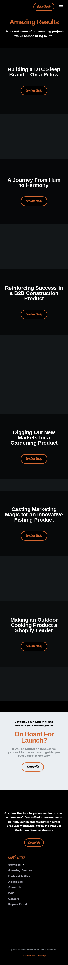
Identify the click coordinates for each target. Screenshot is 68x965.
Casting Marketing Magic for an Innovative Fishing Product (34, 514)
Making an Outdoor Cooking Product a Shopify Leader (34, 625)
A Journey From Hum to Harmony (34, 182)
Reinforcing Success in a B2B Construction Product (34, 293)
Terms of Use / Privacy (34, 955)
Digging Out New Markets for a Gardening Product (34, 437)
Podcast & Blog (19, 876)
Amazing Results (20, 870)
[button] (61, 6)
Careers (13, 898)
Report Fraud (17, 904)
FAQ (11, 893)
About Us (14, 887)
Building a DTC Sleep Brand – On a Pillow (34, 71)
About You (15, 881)
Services (14, 864)
